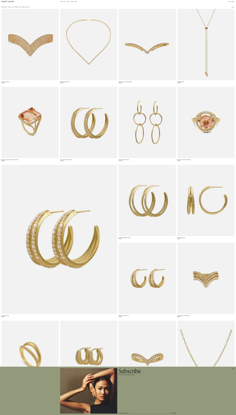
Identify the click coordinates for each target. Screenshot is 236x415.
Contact (71, 1)
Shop (61, 1)
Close (233, 368)
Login (229, 1)
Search (75, 1)
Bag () (232, 1)
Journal (68, 1)
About (64, 1)
